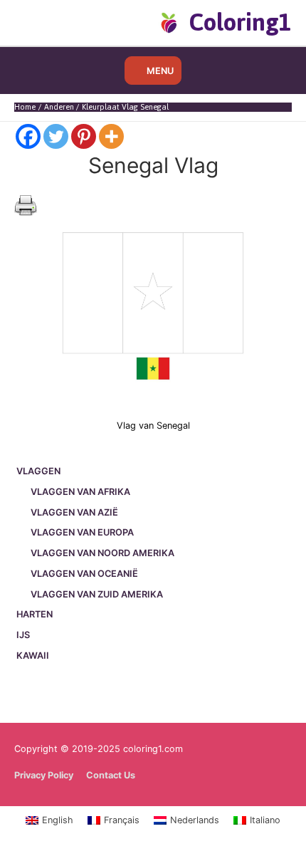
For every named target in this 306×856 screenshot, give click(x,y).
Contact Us (110, 775)
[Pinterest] (83, 136)
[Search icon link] (37, 22)
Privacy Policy (43, 775)
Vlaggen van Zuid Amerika (97, 594)
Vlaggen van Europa (82, 532)
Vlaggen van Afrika (80, 491)
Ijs (23, 635)
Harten (34, 614)
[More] (111, 136)
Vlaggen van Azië (74, 512)
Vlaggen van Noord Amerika (102, 553)
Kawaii (32, 655)
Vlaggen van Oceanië (84, 573)
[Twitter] (55, 136)
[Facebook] (28, 136)
